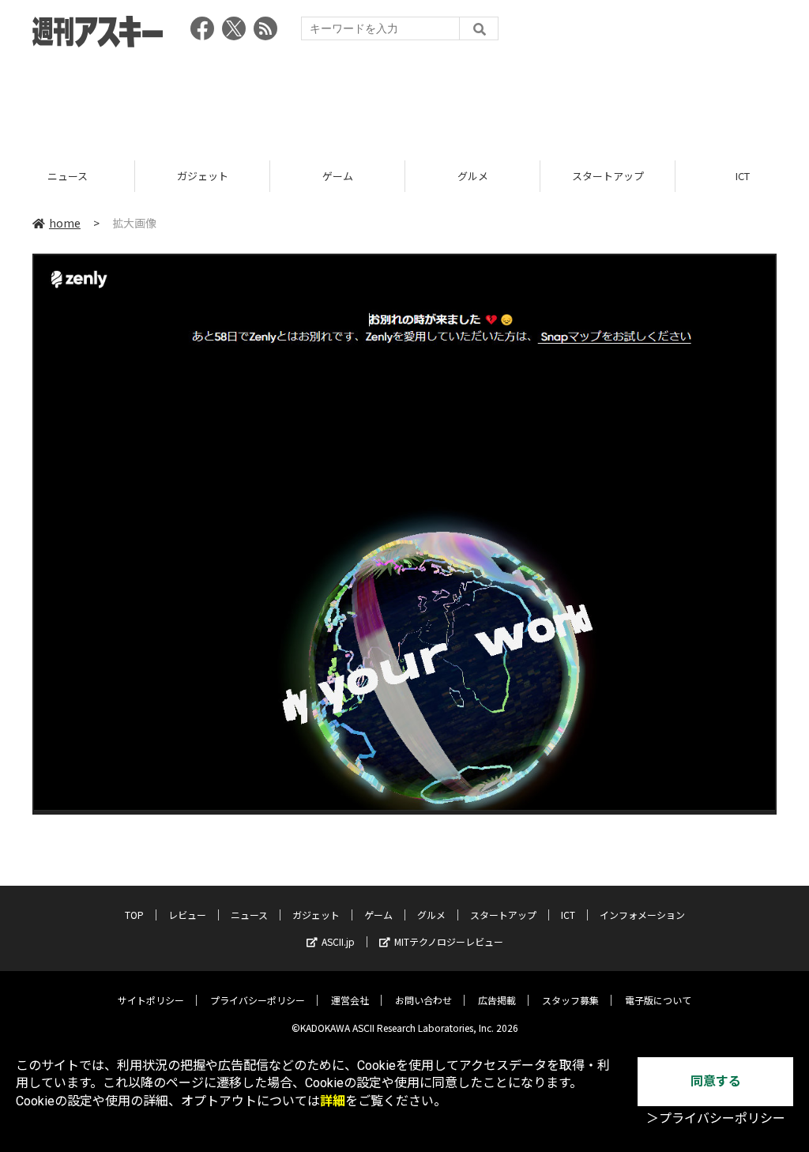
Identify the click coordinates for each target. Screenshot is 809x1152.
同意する (715, 1081)
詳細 (332, 1101)
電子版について (658, 1000)
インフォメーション (642, 914)
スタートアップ (608, 175)
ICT (568, 914)
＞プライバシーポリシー (715, 1118)
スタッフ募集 (570, 1000)
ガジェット (202, 175)
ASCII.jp (338, 941)
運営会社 (350, 1000)
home (65, 223)
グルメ (472, 175)
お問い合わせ (423, 1000)
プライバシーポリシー (257, 1000)
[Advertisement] (404, 98)
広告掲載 (497, 1000)
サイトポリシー (151, 1000)
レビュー (187, 914)
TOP (134, 914)
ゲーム (337, 175)
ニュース (67, 175)
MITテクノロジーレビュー (448, 941)
